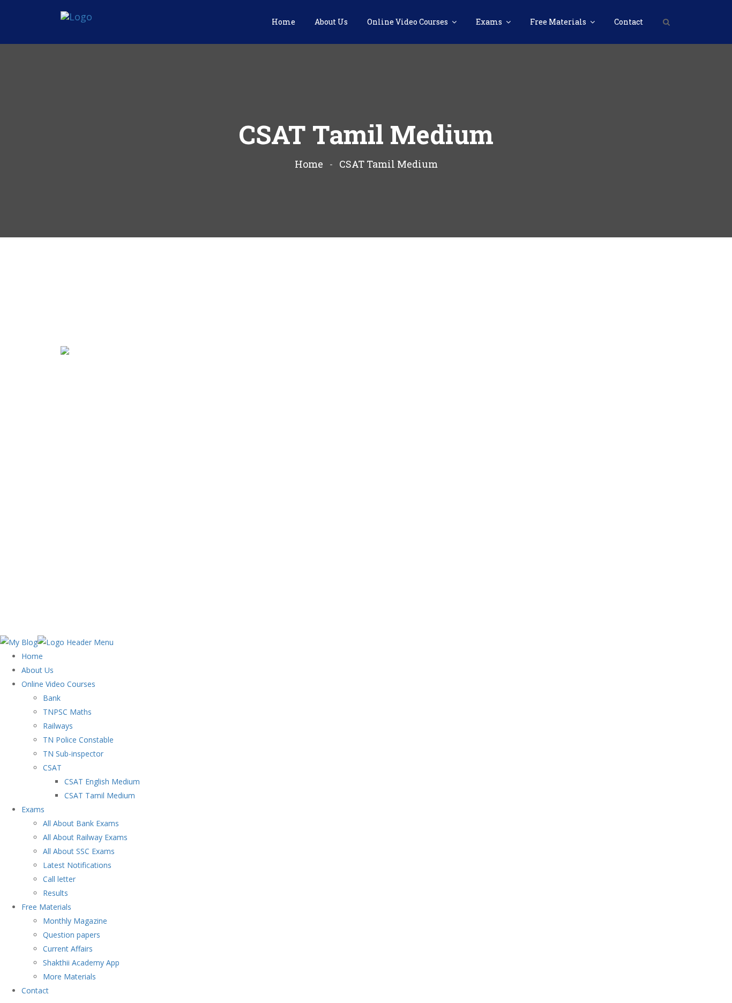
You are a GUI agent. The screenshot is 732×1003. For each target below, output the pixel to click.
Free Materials (559, 22)
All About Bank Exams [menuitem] (81, 823)
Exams (490, 22)
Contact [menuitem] (35, 990)
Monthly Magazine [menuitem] (75, 921)
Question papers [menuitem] (71, 935)
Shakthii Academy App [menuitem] (81, 962)
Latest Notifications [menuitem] (77, 865)
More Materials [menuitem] (69, 976)
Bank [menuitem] (52, 698)
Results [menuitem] (55, 893)
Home (283, 22)
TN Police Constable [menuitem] (78, 740)
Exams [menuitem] (32, 809)
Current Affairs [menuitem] (68, 949)
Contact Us (654, 618)
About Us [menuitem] (37, 670)
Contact (628, 22)
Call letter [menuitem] (59, 879)
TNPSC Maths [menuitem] (67, 712)
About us (471, 618)
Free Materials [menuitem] (46, 907)
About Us (331, 22)
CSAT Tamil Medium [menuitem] (99, 795)
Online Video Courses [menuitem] (58, 684)
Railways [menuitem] (58, 726)
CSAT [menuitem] (52, 767)
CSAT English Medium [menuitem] (102, 781)
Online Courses (599, 618)
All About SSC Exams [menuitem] (79, 851)
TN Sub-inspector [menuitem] (73, 753)
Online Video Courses (408, 22)
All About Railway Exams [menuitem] (85, 837)
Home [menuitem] (32, 656)
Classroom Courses (530, 618)
